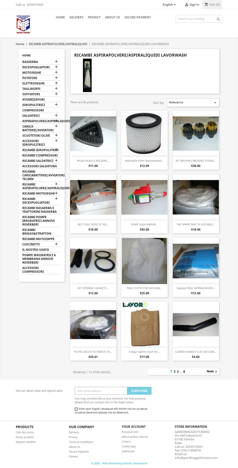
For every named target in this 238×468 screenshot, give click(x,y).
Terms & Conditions (81, 442)
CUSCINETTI (31, 244)
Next (212, 371)
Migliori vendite (26, 442)
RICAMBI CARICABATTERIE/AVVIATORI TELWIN (41, 175)
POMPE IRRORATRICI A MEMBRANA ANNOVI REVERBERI (39, 259)
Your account (134, 427)
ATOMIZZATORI (33, 100)
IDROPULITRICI (33, 105)
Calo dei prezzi (25, 432)
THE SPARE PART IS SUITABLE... (195, 224)
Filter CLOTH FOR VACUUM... (144, 288)
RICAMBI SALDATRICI (37, 161)
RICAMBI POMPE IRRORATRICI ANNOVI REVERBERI (38, 220)
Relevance (193, 102)
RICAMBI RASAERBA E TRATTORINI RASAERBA (39, 210)
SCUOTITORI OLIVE (36, 136)
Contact (73, 456)
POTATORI (29, 78)
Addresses (128, 451)
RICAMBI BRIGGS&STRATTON (36, 232)
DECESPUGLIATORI (36, 67)
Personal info (130, 432)
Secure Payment (138, 17)
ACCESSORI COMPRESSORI (33, 270)
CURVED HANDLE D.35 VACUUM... (195, 351)
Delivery (76, 17)
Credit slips (129, 446)
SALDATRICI (31, 116)
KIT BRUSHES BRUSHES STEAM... (196, 160)
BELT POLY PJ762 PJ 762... (93, 224)
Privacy (94, 17)
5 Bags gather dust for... (144, 351)
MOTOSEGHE (31, 73)
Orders (126, 441)
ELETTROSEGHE (33, 83)
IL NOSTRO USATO (35, 250)
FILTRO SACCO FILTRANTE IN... (93, 351)
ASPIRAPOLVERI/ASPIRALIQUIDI (41, 121)
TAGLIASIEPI (31, 89)
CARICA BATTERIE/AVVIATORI (38, 128)
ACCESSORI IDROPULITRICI (33, 143)
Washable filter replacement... (144, 160)
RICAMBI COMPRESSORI (40, 155)
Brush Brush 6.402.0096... (93, 160)
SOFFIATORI (31, 94)
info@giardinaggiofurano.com (196, 458)
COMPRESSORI (33, 110)
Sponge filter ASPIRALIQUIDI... (196, 288)
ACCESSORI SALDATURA (39, 166)
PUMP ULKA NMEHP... (144, 224)
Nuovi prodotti (25, 437)
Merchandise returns (135, 436)
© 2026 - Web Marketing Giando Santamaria (119, 463)
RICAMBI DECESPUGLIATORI (36, 201)
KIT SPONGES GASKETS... (93, 288)
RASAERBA (30, 62)
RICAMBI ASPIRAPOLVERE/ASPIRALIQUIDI (41, 186)
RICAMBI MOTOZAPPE (38, 239)
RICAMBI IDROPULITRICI (40, 150)
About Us (112, 17)
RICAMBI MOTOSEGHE (38, 193)
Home (60, 17)
